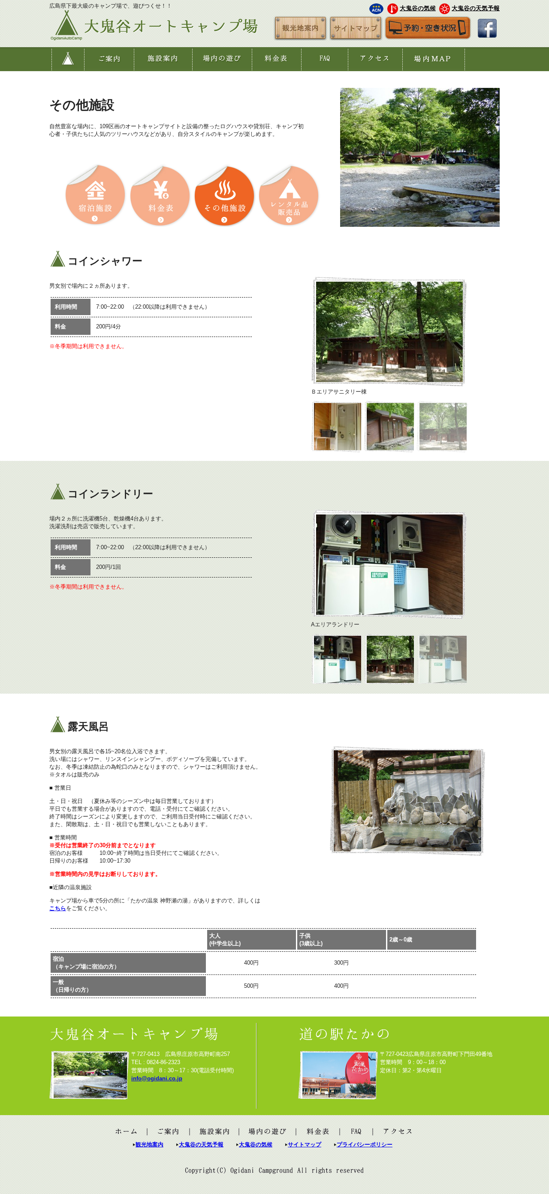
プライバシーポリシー (364, 1144)
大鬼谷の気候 (418, 8)
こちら (57, 908)
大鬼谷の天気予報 (476, 8)
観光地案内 (149, 1144)
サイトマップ (304, 1144)
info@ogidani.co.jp (156, 1078)
